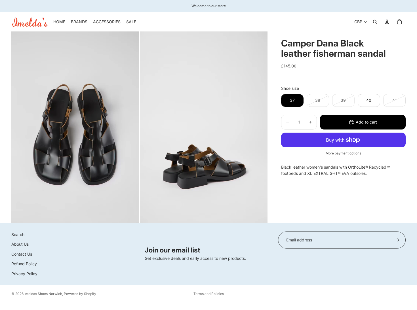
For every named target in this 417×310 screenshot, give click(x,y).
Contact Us (21, 254)
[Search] (375, 22)
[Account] (387, 22)
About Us (20, 244)
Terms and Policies (208, 294)
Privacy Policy (24, 273)
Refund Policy (24, 263)
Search (17, 234)
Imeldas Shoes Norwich (43, 294)
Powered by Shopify (80, 294)
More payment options (343, 153)
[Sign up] (397, 240)
